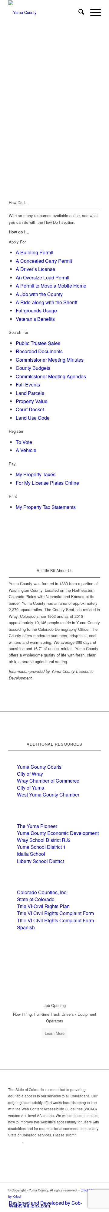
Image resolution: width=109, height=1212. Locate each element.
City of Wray (30, 773)
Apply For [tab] (17, 242)
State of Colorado (35, 899)
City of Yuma (30, 787)
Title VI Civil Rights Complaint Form (55, 913)
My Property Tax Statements (46, 506)
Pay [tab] (12, 464)
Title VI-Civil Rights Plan (43, 906)
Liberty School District (40, 861)
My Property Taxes (35, 474)
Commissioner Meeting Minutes (50, 359)
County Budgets (33, 367)
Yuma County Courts (39, 766)
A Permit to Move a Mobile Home (51, 285)
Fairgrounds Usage (36, 310)
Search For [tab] (18, 332)
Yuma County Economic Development (58, 832)
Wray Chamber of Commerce (48, 780)
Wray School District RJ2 (44, 839)
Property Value (32, 401)
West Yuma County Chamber (48, 794)
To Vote (24, 441)
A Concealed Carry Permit (44, 260)
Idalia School (31, 853)
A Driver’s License (35, 269)
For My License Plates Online (47, 482)
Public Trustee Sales (38, 343)
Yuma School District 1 (41, 846)
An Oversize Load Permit (42, 277)
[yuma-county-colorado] (45, 12)
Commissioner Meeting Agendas (51, 376)
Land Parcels (30, 392)
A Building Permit (34, 252)
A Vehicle (26, 450)
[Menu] (92, 12)
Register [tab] (16, 431)
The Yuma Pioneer (37, 826)
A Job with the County (39, 294)
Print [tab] (13, 496)
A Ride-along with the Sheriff (47, 302)
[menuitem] (78, 12)
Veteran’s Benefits (35, 318)
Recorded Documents (39, 351)
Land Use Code (33, 417)
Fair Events (28, 384)
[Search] (78, 12)
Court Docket (30, 409)
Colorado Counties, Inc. (42, 892)
